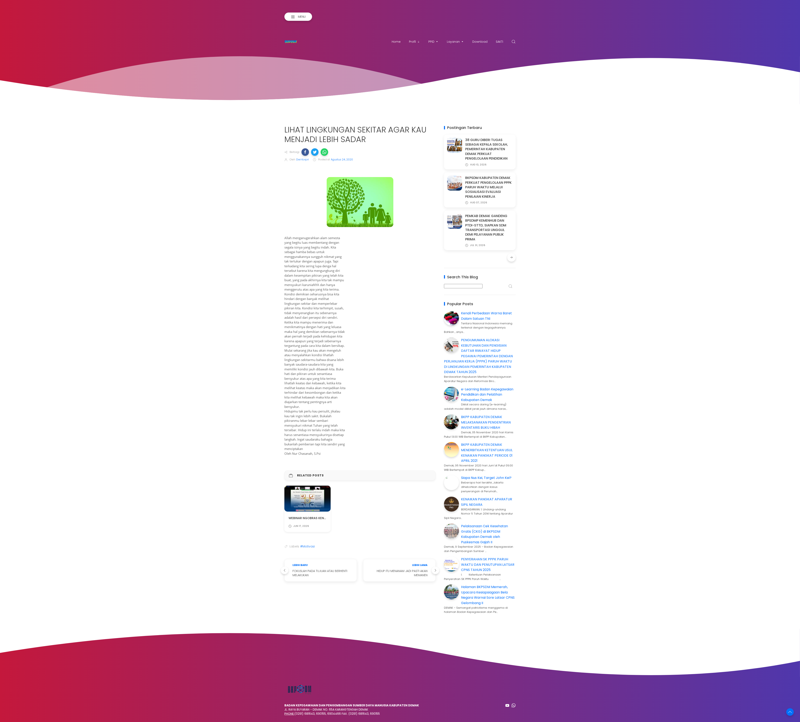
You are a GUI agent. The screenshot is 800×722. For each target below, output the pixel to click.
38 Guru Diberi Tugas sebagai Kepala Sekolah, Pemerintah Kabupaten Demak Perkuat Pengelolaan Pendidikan (486, 149)
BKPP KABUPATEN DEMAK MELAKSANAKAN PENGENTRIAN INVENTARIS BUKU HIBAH (486, 422)
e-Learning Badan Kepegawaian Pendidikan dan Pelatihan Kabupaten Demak (487, 394)
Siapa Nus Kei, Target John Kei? (486, 477)
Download (480, 42)
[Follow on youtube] (507, 705)
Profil (412, 42)
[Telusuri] (513, 41)
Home (396, 42)
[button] (305, 152)
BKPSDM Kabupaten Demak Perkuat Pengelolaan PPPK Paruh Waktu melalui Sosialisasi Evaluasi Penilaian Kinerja (488, 187)
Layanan (453, 42)
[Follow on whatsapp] (513, 705)
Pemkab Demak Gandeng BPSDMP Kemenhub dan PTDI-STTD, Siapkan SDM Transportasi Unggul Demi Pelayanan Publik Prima (486, 228)
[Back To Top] (790, 712)
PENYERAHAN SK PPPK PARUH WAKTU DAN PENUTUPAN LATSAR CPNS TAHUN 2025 (487, 564)
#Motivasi (307, 546)
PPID (431, 42)
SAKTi (499, 42)
